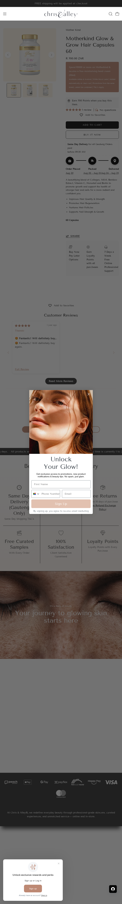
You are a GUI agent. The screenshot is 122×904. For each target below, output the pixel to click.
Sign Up (61, 504)
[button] (110, 14)
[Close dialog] (89, 394)
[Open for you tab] (113, 889)
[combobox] (35, 494)
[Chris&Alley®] (61, 13)
